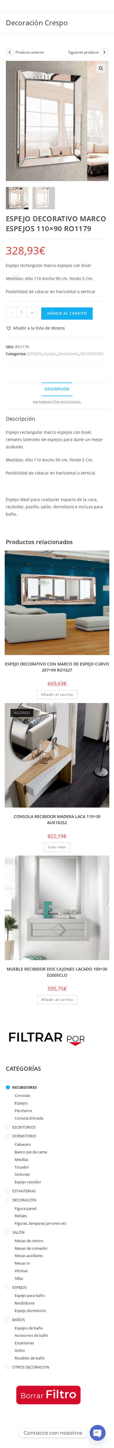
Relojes (21, 1215)
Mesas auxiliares (29, 1255)
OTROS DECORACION (30, 1367)
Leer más (57, 847)
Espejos (50, 353)
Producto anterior (29, 52)
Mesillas (21, 1159)
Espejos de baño (29, 1328)
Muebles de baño (30, 1358)
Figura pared (26, 1208)
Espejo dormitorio (30, 1310)
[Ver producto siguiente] (104, 52)
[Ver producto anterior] (10, 52)
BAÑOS (18, 1319)
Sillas (19, 1278)
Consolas (22, 1095)
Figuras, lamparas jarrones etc (40, 1223)
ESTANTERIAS (24, 1191)
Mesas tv (22, 1263)
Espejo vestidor (28, 1182)
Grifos (20, 1350)
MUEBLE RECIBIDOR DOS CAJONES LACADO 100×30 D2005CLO (57, 972)
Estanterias (24, 1343)
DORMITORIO (24, 1136)
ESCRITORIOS (24, 1127)
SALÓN (18, 1232)
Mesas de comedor (31, 1248)
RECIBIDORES (92, 353)
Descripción (57, 389)
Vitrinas (21, 1270)
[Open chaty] (98, 1433)
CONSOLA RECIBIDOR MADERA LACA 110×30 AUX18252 (57, 819)
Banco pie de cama (31, 1152)
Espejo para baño (30, 1295)
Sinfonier (22, 1174)
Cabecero (23, 1144)
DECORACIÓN (24, 1200)
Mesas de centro (29, 1240)
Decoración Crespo (37, 22)
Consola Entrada (29, 1118)
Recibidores (68, 353)
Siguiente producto (83, 52)
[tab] (57, 389)
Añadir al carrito (67, 313)
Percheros (23, 1110)
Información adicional (57, 402)
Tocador (22, 1167)
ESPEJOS (34, 353)
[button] (35, 328)
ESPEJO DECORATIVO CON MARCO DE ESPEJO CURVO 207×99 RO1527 (57, 667)
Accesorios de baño (31, 1335)
